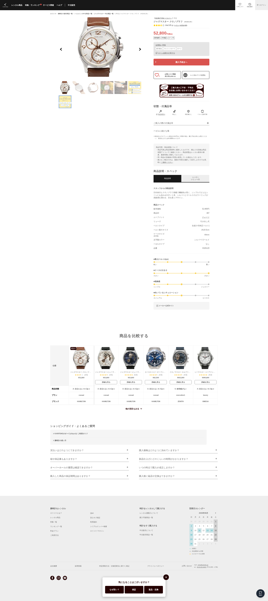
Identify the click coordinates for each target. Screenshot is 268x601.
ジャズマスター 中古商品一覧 (104, 13)
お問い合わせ (187, 566)
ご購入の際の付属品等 (163, 123)
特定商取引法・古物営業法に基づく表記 (114, 566)
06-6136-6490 (201, 567)
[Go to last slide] (61, 49)
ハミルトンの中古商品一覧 (83, 13)
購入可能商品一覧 (146, 517)
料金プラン (54, 531)
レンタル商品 (55, 517)
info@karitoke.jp (203, 565)
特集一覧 (53, 522)
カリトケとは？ (56, 513)
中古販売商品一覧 (146, 535)
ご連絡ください (167, 162)
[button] (65, 87)
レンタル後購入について (149, 513)
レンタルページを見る (197, 75)
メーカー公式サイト (166, 306)
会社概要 (53, 566)
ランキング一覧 (56, 526)
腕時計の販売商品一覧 (65, 13)
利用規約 (93, 522)
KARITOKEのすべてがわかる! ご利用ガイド (71, 434)
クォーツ (205, 217)
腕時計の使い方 (60, 440)
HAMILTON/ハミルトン (163, 18)
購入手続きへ (181, 62)
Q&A (92, 513)
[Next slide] (139, 49)
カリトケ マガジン (97, 531)
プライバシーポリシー (155, 566)
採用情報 (78, 566)
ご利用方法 (54, 535)
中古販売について (146, 530)
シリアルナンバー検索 (98, 526)
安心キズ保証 (95, 518)
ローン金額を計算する (166, 53)
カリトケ (53, 13)
